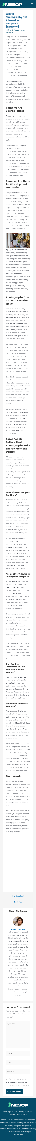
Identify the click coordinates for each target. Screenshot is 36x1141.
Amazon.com (18, 1135)
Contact (12, 1115)
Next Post (18, 902)
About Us (28, 1112)
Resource (9, 32)
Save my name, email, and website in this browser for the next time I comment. (17, 1082)
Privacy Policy (22, 1115)
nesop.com (5, 1120)
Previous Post (18, 896)
